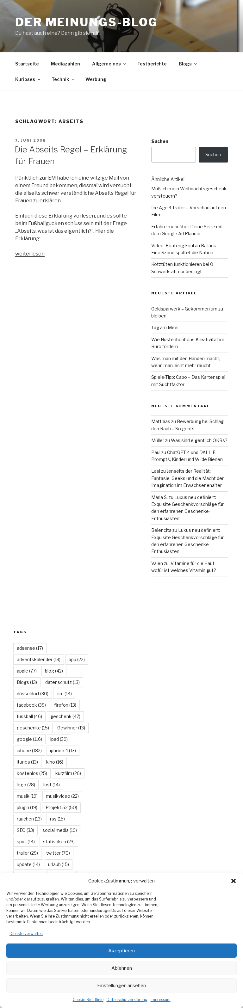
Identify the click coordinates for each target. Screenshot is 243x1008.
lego (26, 784)
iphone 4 (63, 750)
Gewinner (71, 727)
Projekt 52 (61, 807)
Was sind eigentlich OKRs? (199, 440)
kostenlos (32, 773)
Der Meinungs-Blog (86, 22)
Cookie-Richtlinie (88, 999)
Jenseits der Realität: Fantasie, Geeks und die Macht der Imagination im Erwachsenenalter (187, 478)
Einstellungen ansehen (121, 985)
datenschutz (62, 682)
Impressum (161, 999)
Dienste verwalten (26, 933)
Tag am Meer (165, 327)
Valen (157, 563)
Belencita (161, 530)
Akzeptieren (121, 951)
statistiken (59, 841)
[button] (233, 881)
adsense (30, 648)
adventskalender (38, 659)
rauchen (29, 818)
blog (54, 670)
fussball (29, 716)
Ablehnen (121, 968)
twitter (58, 853)
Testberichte (152, 63)
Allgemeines (106, 63)
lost (51, 784)
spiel (26, 841)
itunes (27, 762)
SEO (25, 830)
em (64, 693)
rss (57, 818)
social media (59, 830)
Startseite (27, 63)
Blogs (185, 63)
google (29, 739)
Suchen (159, 141)
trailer (27, 853)
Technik (60, 79)
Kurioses (25, 79)
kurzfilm (68, 773)
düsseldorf (32, 693)
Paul (155, 452)
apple (27, 670)
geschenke (33, 727)
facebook (31, 705)
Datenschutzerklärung (127, 999)
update (28, 864)
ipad (59, 739)
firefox (65, 705)
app (77, 659)
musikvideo (62, 796)
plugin (27, 807)
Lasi (155, 471)
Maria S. (159, 497)
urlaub (58, 864)
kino (54, 762)
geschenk (65, 716)
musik (27, 796)
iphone (29, 750)
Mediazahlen (65, 63)
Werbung (95, 79)
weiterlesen (30, 254)
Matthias (160, 421)
